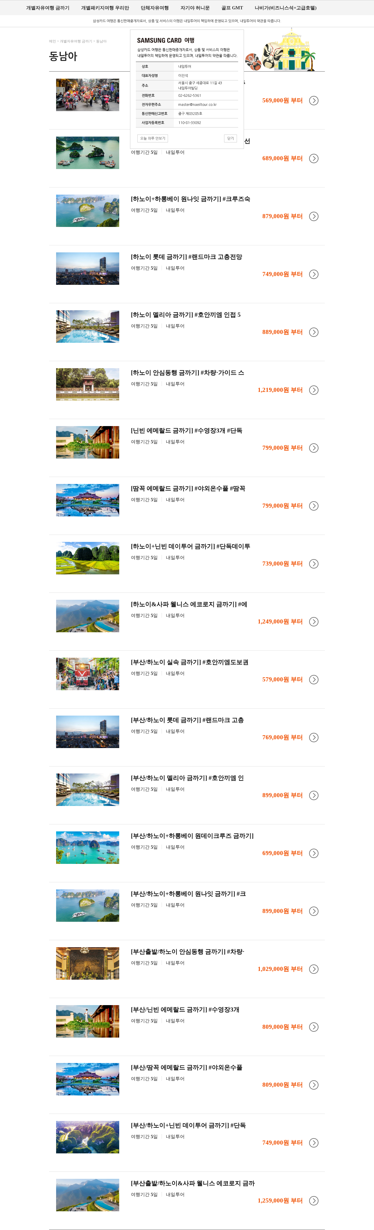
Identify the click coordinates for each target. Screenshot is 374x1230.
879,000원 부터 (282, 216)
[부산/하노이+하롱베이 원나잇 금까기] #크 (188, 893)
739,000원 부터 (282, 563)
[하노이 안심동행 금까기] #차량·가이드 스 (187, 372)
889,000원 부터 (282, 331)
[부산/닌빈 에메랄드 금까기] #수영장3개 (185, 1009)
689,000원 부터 (282, 158)
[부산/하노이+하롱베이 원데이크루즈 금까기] (192, 835)
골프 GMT (232, 7)
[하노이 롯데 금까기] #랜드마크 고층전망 (186, 256)
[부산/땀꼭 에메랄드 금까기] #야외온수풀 (187, 1067)
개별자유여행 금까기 (48, 7)
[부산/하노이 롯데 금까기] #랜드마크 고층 (187, 719)
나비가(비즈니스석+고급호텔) (285, 7)
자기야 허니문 (195, 7)
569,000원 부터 (282, 100)
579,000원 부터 (282, 679)
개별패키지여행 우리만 (105, 7)
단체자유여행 (155, 7)
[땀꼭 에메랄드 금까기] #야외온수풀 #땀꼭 (188, 488)
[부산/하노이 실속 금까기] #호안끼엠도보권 (190, 662)
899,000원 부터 (282, 795)
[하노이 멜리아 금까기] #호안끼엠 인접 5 (186, 314)
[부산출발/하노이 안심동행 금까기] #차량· (188, 951)
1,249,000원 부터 (280, 621)
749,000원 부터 (282, 274)
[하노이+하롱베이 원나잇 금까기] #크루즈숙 (190, 198)
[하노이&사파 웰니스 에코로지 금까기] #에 (189, 604)
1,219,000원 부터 (280, 389)
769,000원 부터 (282, 737)
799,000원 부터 (282, 447)
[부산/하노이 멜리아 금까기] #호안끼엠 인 (187, 777)
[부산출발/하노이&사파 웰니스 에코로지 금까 (193, 1183)
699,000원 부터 (282, 853)
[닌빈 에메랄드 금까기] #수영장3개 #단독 (187, 430)
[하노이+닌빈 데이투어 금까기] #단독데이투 (190, 546)
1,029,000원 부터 (280, 968)
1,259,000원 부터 (280, 1200)
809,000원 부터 (282, 1026)
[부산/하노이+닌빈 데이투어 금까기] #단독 (188, 1125)
